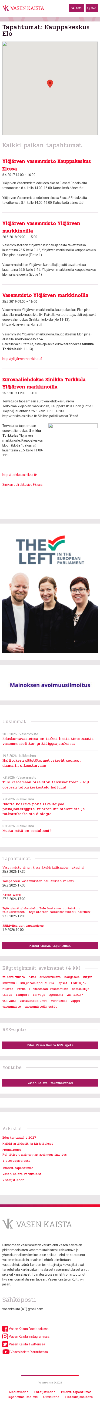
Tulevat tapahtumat (17, 1167)
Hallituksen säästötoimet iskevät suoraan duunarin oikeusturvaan (41, 762)
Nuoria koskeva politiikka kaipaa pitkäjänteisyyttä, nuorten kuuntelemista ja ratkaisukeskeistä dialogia (43, 809)
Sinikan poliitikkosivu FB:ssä (22, 484)
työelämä (56, 994)
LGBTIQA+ (79, 983)
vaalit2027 (75, 994)
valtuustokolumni (33, 1001)
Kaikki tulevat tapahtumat (50, 945)
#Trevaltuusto (13, 977)
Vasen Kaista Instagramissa (29, 1336)
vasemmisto (11, 1006)
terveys (39, 994)
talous (7, 994)
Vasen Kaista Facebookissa (28, 1329)
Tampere (22, 994)
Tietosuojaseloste (16, 1160)
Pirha (21, 989)
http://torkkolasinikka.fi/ (19, 475)
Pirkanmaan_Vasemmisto (49, 989)
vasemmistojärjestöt (40, 1006)
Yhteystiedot (13, 1180)
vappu (75, 1001)
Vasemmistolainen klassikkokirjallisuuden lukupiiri (43, 867)
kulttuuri (9, 983)
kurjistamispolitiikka (37, 983)
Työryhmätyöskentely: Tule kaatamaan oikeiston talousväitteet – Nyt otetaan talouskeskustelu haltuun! (46, 910)
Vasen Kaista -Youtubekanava (50, 1082)
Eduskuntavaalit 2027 (19, 1137)
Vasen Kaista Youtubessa (29, 1352)
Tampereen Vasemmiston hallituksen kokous (38, 881)
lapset (62, 983)
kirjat (87, 977)
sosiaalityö (80, 989)
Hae (93, 8)
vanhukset (59, 1001)
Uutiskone (51, 1396)
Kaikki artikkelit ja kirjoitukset (27, 1143)
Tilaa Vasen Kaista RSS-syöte (50, 1045)
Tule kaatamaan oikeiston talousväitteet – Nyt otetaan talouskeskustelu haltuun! (46, 784)
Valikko (76, 8)
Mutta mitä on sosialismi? (26, 831)
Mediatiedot (11, 1149)
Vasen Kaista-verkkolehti (22, 1174)
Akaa (32, 977)
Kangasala (72, 977)
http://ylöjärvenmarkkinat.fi (22, 359)
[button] (50, 84)
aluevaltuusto (50, 977)
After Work (11, 895)
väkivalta (9, 1001)
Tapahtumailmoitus (22, 1396)
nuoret (7, 989)
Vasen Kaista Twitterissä (26, 1344)
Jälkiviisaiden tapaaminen (23, 925)
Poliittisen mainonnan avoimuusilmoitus (34, 1154)
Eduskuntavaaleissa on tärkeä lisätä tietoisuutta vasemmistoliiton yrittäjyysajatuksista (47, 741)
